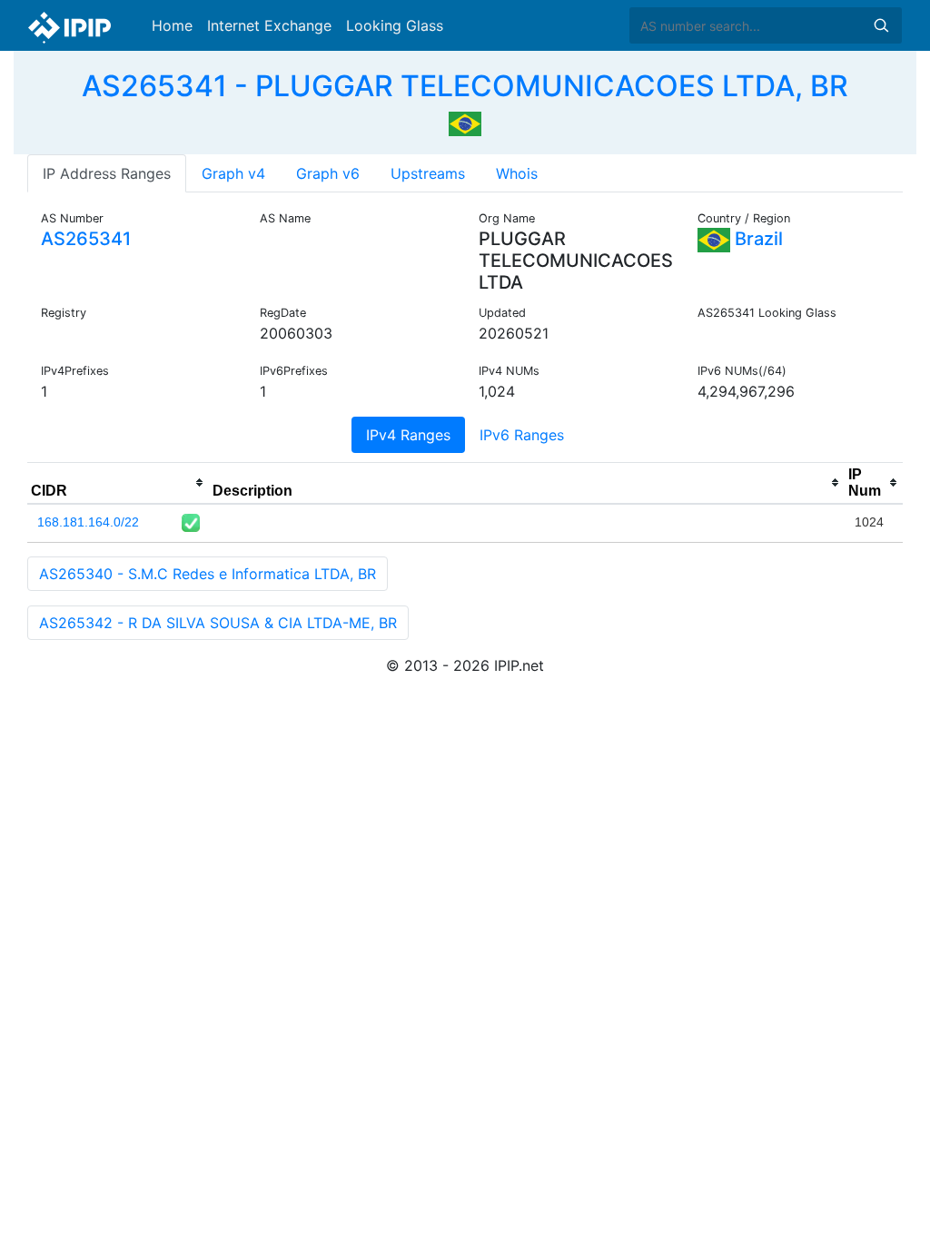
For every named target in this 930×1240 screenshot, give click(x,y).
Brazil (756, 239)
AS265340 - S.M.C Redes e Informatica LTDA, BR (207, 574)
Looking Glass (394, 25)
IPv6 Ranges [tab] (522, 435)
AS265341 (86, 239)
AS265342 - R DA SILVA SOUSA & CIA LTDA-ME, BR (218, 623)
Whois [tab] (517, 173)
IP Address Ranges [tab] (107, 173)
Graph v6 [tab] (328, 173)
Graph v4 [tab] (233, 173)
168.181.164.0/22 (88, 522)
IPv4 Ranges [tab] (408, 435)
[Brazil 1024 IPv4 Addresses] (465, 122)
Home (172, 25)
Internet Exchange (269, 25)
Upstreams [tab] (428, 173)
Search (881, 25)
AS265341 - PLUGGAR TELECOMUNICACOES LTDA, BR (465, 85)
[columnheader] (118, 483)
